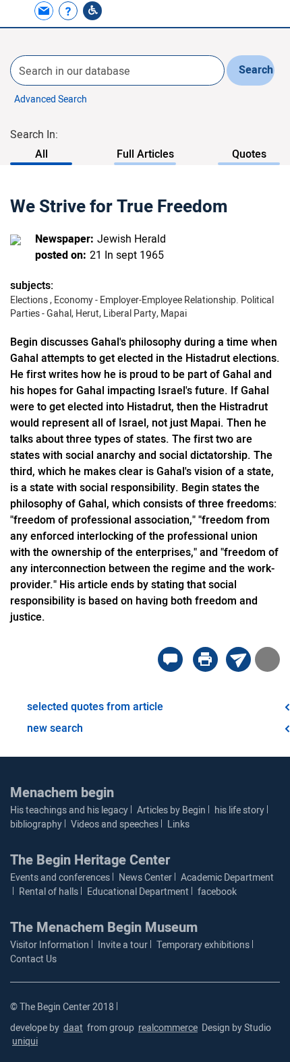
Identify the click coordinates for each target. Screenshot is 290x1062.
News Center (145, 878)
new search (55, 728)
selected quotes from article (95, 707)
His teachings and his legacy (69, 810)
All (41, 154)
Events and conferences (60, 878)
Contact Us (33, 959)
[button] (19, 10)
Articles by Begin (171, 810)
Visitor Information (49, 945)
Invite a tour (123, 945)
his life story (239, 810)
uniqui (25, 1041)
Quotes (249, 154)
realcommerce (168, 1028)
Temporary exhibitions (203, 945)
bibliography (36, 824)
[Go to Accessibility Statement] (92, 10)
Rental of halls (48, 892)
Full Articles (145, 154)
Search (256, 70)
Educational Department (138, 892)
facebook (217, 892)
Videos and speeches (114, 824)
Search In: (34, 135)
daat (73, 1028)
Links (178, 824)
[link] (45, 10)
